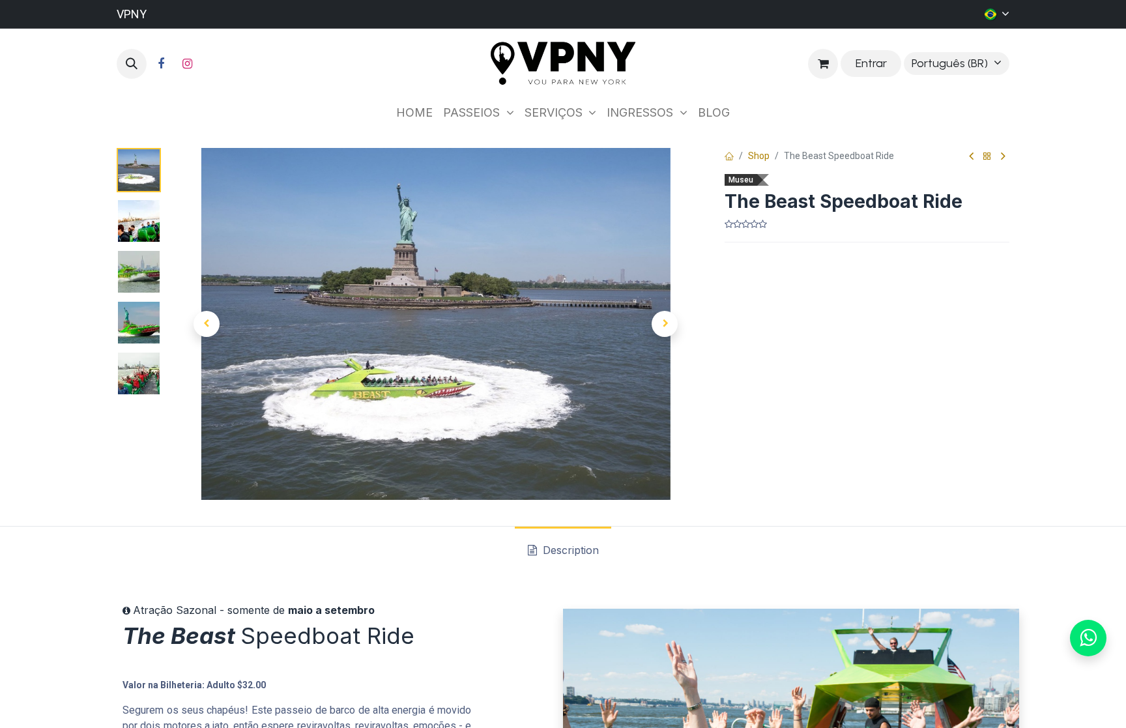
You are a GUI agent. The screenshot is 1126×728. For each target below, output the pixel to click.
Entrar (871, 63)
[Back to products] (987, 157)
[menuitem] (414, 112)
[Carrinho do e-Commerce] (823, 64)
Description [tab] (569, 550)
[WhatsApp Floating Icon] (1088, 638)
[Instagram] (187, 64)
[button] (132, 64)
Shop (759, 156)
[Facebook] (161, 64)
